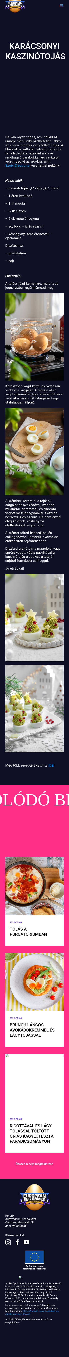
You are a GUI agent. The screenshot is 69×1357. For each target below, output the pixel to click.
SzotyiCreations (17, 165)
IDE (51, 765)
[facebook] (17, 1242)
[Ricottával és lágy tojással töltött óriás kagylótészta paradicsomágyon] (34, 1083)
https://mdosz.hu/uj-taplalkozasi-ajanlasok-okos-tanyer (32, 1312)
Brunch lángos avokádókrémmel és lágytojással (32, 1030)
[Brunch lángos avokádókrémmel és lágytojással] (34, 982)
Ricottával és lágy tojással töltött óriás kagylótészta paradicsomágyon (32, 1133)
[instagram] (8, 1242)
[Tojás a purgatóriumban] (34, 886)
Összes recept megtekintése (34, 1164)
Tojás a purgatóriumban (28, 932)
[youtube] (26, 1242)
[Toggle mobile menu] (62, 6)
